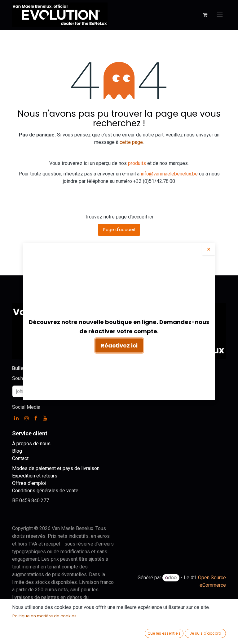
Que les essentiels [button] (164, 633)
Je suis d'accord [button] (205, 633)
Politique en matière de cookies (44, 616)
